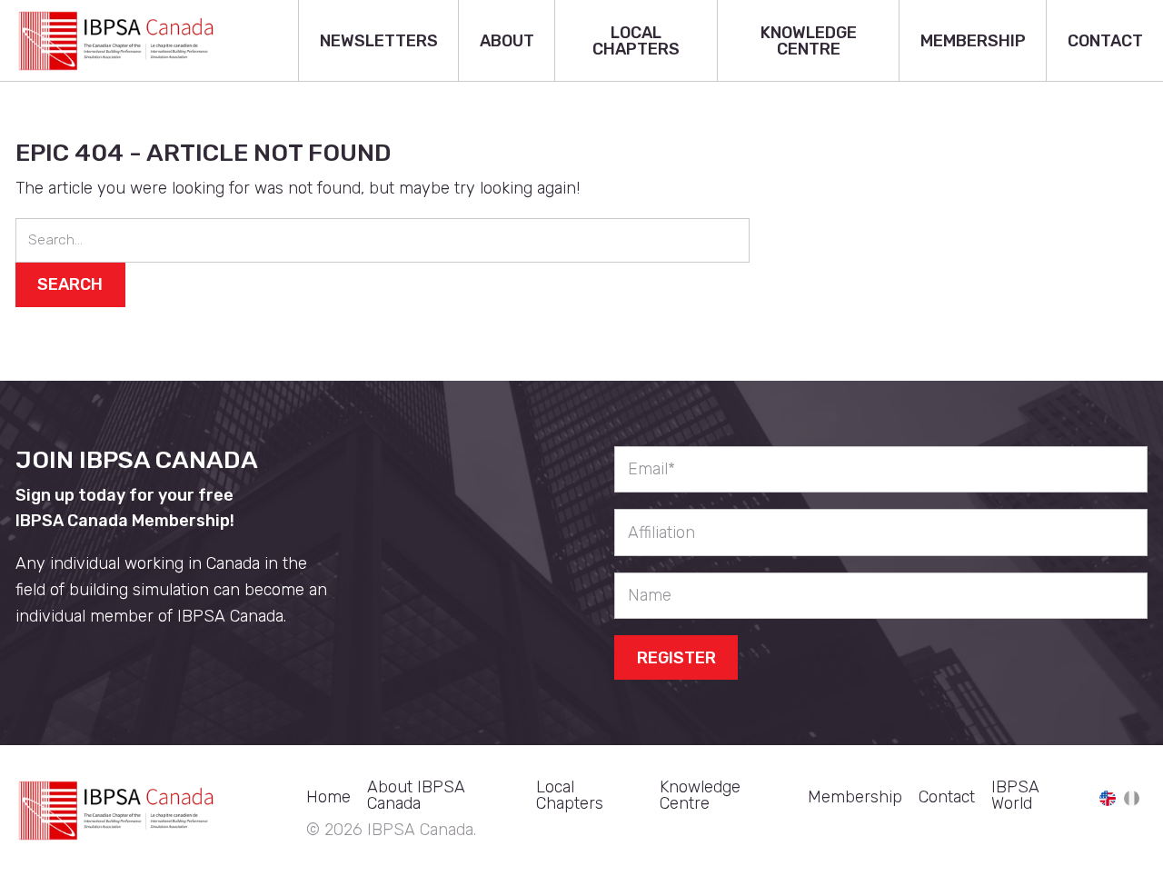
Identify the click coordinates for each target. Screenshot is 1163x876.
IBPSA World (1015, 795)
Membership (973, 41)
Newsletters (379, 41)
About (507, 41)
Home (328, 797)
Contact (1105, 41)
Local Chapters (636, 41)
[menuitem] (378, 41)
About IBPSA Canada (416, 795)
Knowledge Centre (808, 41)
